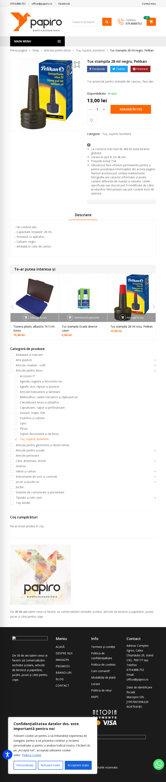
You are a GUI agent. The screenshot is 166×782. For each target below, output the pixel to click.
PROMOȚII (63, 666)
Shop (35, 50)
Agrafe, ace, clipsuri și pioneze (39, 386)
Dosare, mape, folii (32, 413)
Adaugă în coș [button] (38, 317)
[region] (52, 745)
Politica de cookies (103, 664)
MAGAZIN (62, 660)
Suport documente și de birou (39, 434)
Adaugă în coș (131, 109)
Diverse (21, 466)
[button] (77, 65)
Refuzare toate (50, 765)
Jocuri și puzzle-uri (27, 482)
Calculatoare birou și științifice (39, 402)
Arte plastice (24, 360)
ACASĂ (60, 647)
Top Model (23, 503)
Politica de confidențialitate (101, 655)
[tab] (83, 216)
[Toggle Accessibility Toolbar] (7, 754)
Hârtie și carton (26, 471)
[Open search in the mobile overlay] (90, 22)
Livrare (95, 684)
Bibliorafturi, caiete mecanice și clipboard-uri (49, 397)
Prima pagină (18, 50)
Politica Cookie (31, 755)
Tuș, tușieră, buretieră (90, 50)
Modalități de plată (103, 677)
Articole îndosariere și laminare (40, 392)
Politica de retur (101, 690)
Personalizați (24, 765)
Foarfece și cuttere (32, 418)
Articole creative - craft (31, 365)
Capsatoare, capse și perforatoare (42, 407)
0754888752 (134, 23)
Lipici (23, 423)
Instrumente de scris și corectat (36, 476)
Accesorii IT (27, 376)
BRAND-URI (63, 672)
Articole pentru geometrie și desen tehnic (43, 445)
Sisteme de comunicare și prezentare (40, 492)
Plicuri (24, 428)
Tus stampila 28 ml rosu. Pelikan (131, 326)
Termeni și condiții (103, 647)
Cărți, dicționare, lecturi (31, 461)
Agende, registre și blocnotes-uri (41, 381)
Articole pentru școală (30, 450)
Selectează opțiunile (86, 317)
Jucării (19, 487)
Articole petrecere (27, 455)
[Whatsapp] (158, 764)
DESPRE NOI (64, 653)
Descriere (83, 214)
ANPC (95, 697)
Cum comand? (100, 671)
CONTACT (62, 685)
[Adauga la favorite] (91, 120)
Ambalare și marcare (29, 355)
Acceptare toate (78, 765)
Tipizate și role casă (29, 497)
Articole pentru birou (57, 50)
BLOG (60, 679)
